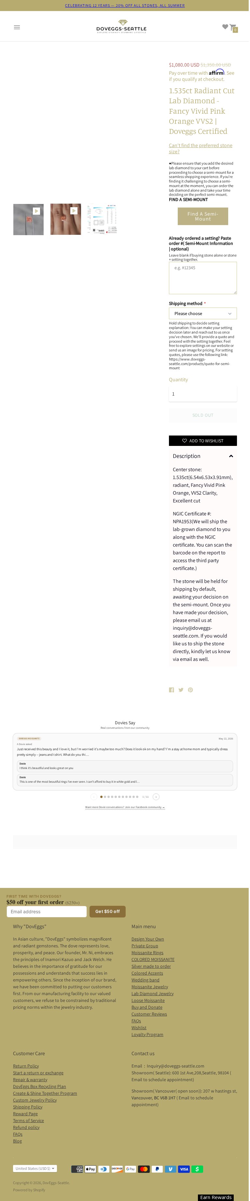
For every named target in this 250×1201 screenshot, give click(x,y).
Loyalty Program (147, 1034)
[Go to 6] (119, 797)
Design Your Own (148, 939)
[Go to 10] (133, 797)
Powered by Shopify (29, 1189)
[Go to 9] (130, 797)
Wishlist (139, 1027)
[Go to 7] (123, 797)
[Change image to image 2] (65, 219)
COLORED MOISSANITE (153, 959)
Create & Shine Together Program (45, 1093)
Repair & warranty (30, 1079)
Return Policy (26, 1066)
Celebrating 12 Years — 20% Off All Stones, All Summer (125, 5)
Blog (17, 1141)
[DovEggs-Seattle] (121, 27)
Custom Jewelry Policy (35, 1100)
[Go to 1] (101, 797)
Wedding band (146, 980)
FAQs (136, 1021)
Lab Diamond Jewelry (153, 993)
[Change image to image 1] (28, 219)
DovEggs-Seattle (56, 1182)
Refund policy (26, 1127)
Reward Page (25, 1114)
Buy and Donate (147, 1007)
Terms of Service (28, 1120)
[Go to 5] (116, 797)
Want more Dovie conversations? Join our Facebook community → (125, 807)
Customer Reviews (149, 1014)
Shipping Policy (27, 1107)
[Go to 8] (126, 797)
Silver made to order (151, 966)
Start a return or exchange (38, 1073)
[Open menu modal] (17, 27)
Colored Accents (147, 973)
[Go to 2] (105, 797)
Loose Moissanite (148, 1000)
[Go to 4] (112, 797)
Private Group (145, 946)
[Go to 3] (108, 797)
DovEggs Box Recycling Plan (39, 1086)
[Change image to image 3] (103, 219)
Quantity (178, 380)
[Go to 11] (137, 797)
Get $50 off (107, 911)
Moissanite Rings (147, 952)
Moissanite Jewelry (150, 987)
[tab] (203, 456)
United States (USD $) (33, 1168)
